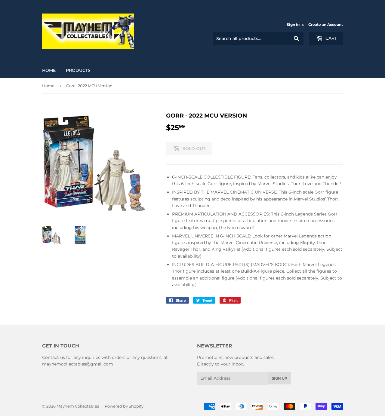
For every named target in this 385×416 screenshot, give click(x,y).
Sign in (293, 24)
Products (78, 70)
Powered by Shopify (124, 406)
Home (49, 70)
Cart (330, 38)
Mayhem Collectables (78, 406)
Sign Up (279, 378)
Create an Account (325, 24)
